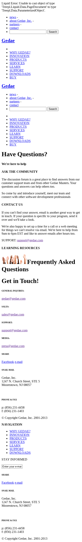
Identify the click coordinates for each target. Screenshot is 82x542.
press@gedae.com (13, 346)
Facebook (8, 362)
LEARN (15, 66)
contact (14, 28)
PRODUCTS (18, 59)
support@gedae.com (30, 240)
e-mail (18, 362)
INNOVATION (19, 56)
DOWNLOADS (20, 452)
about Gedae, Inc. (21, 20)
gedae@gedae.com (13, 298)
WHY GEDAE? (20, 52)
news (13, 17)
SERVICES (17, 63)
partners (15, 24)
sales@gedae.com (13, 314)
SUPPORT (17, 70)
